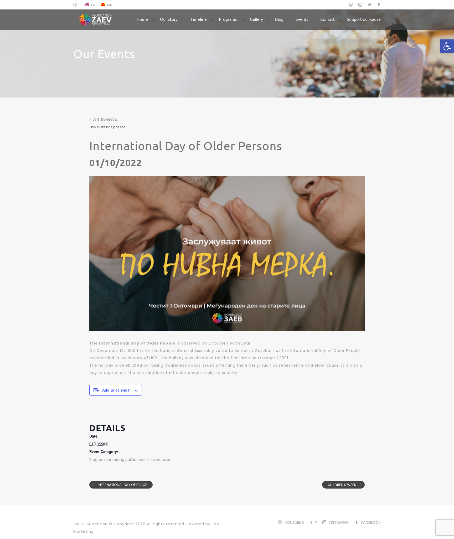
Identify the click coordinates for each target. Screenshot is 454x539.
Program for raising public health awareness (129, 459)
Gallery (256, 19)
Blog (279, 19)
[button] (447, 46)
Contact (327, 19)
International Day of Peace (122, 484)
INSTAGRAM (339, 522)
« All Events (103, 119)
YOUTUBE (293, 522)
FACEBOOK (371, 522)
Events (302, 19)
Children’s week (342, 484)
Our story (169, 19)
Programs (228, 19)
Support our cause (364, 19)
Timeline (198, 19)
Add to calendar (116, 390)
